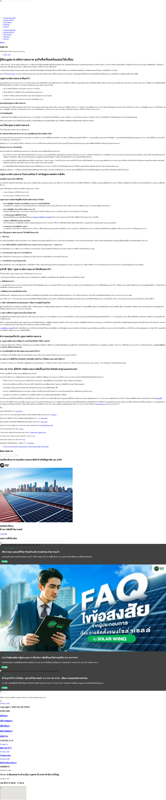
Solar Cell (6, 446)
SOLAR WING (11, 74)
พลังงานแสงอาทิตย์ (34, 446)
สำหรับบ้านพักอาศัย (9, 18)
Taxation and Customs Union (38, 432)
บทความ (6, 26)
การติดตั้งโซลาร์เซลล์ (6, 328)
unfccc (22, 429)
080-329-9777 (6, 748)
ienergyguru (19, 411)
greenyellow (44, 418)
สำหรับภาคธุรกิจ (8, 20)
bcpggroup (31, 443)
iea (34, 436)
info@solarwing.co (101, 404)
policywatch (44, 422)
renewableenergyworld (46, 425)
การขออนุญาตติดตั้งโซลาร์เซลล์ (41, 217)
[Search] (17, 455)
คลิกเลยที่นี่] (158, 398)
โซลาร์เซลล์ (44, 446)
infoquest (53, 414)
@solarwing (5, 755)
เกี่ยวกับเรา (6, 24)
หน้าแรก (4, 716)
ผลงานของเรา (6, 731)
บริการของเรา (7, 22)
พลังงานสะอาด (23, 446)
